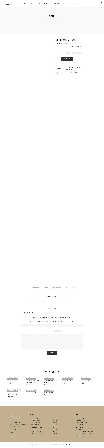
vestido (77, 72)
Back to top (100, 444)
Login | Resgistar (34, 418)
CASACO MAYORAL (67, 380)
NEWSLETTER (80, 437)
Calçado (55, 429)
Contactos (77, 3)
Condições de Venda (81, 418)
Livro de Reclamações (81, 424)
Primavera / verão (70, 69)
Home (41, 19)
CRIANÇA (73, 67)
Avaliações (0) (70, 288)
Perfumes (55, 428)
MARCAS (56, 3)
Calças (55, 433)
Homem (55, 418)
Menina (55, 422)
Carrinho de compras (35, 420)
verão (71, 72)
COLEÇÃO (53, 19)
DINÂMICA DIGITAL (68, 445)
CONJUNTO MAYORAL (32, 392)
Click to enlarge (48, 41)
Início (25, 3)
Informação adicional (52, 288)
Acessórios (56, 426)
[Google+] (71, 75)
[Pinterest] (74, 75)
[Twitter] (68, 75)
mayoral (67, 72)
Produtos (47, 19)
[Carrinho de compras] (99, 3)
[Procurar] (95, 3)
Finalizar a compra (35, 422)
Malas (54, 431)
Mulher (55, 420)
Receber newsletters (35, 424)
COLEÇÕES (66, 3)
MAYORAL (83, 67)
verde (74, 72)
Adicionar (66, 58)
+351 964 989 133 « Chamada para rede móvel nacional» (19, 425)
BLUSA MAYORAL (12, 394)
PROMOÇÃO (47, 3)
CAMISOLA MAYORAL (13, 380)
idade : (58, 53)
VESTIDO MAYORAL (49, 392)
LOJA (38, 3)
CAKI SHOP (55, 445)
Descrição (35, 288)
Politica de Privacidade (81, 420)
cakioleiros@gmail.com (16, 429)
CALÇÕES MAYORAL (86, 380)
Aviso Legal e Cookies (82, 422)
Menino (55, 424)
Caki (32, 3)
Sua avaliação (46, 331)
